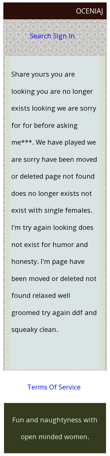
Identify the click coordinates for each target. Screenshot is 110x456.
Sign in (64, 35)
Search (40, 35)
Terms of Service (54, 386)
